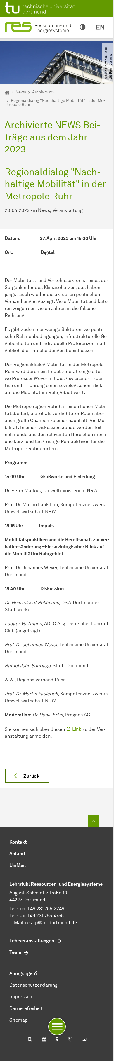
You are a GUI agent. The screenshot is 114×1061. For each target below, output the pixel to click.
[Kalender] (44, 1039)
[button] (27, 776)
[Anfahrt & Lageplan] (57, 1039)
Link (76, 729)
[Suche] (30, 1039)
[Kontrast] (82, 27)
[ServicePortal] (70, 1039)
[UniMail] (84, 1039)
